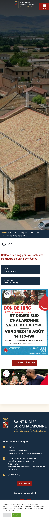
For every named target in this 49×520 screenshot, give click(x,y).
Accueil (4, 232)
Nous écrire (24, 483)
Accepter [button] (16, 515)
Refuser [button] (6, 515)
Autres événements (25, 362)
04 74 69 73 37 (14, 475)
